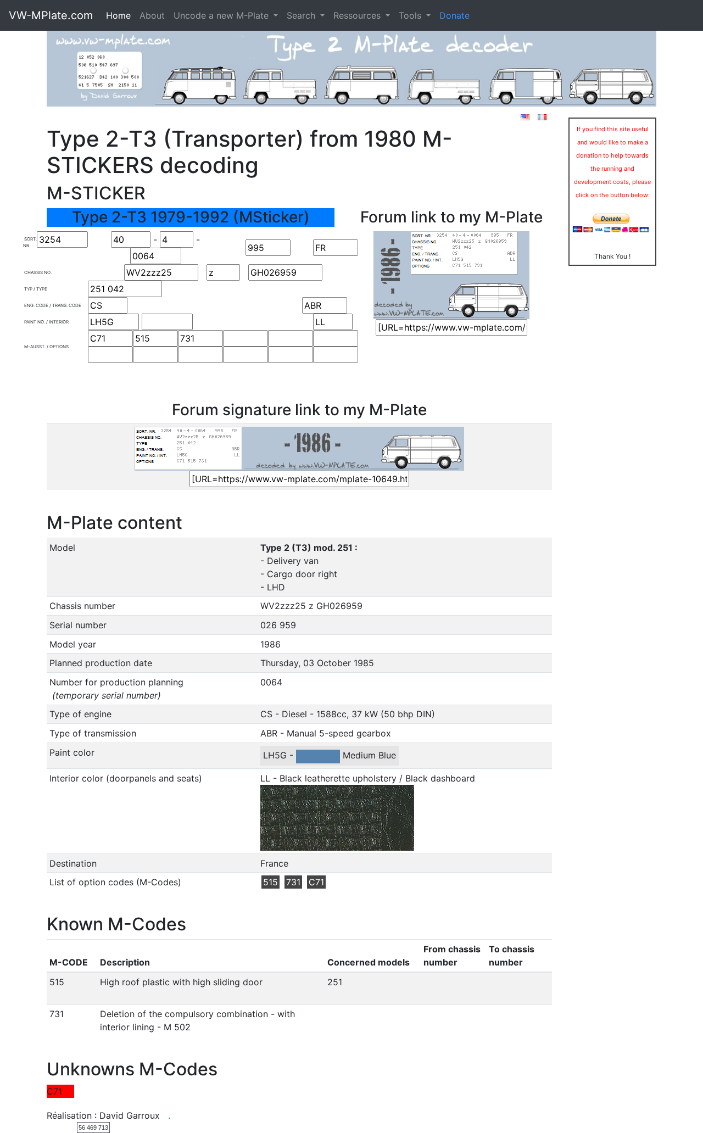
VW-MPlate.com (51, 15)
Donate (454, 15)
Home (118, 15)
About (152, 15)
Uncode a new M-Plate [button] (222, 15)
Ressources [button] (358, 15)
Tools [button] (411, 15)
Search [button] (302, 15)
